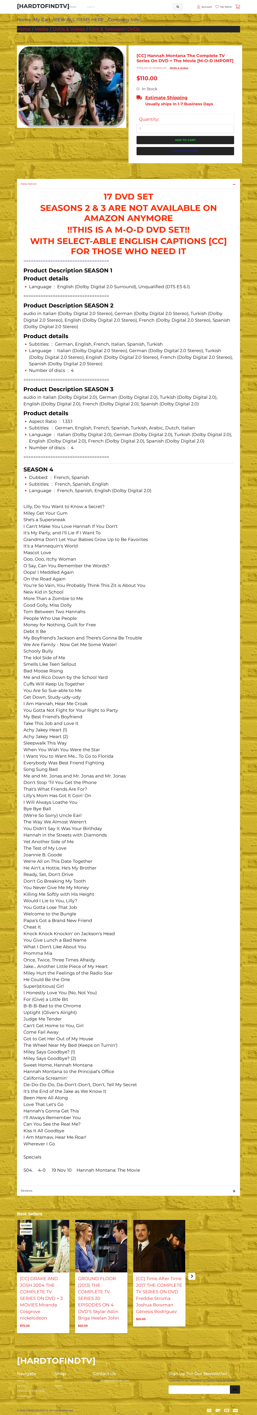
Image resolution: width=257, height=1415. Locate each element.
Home (24, 19)
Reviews (26, 1190)
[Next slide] (191, 1276)
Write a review (179, 68)
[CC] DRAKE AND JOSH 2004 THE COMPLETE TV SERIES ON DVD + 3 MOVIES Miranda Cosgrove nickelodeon (41, 1298)
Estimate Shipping (166, 97)
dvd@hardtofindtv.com (115, 1380)
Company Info (123, 19)
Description (29, 184)
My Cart (42, 19)
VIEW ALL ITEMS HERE (78, 19)
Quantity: (149, 119)
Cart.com (140, 1414)
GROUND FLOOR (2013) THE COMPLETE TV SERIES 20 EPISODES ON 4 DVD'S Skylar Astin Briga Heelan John (98, 1298)
